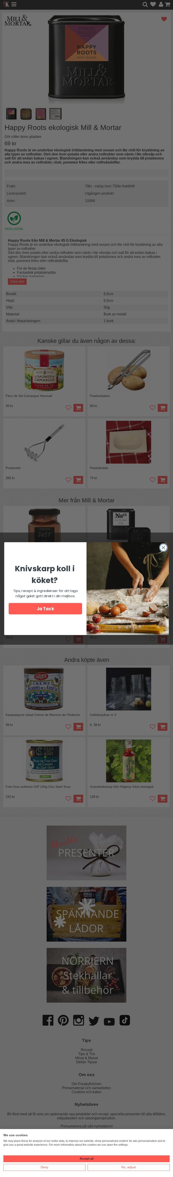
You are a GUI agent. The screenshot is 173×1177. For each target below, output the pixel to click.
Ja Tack (45, 608)
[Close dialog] (163, 547)
